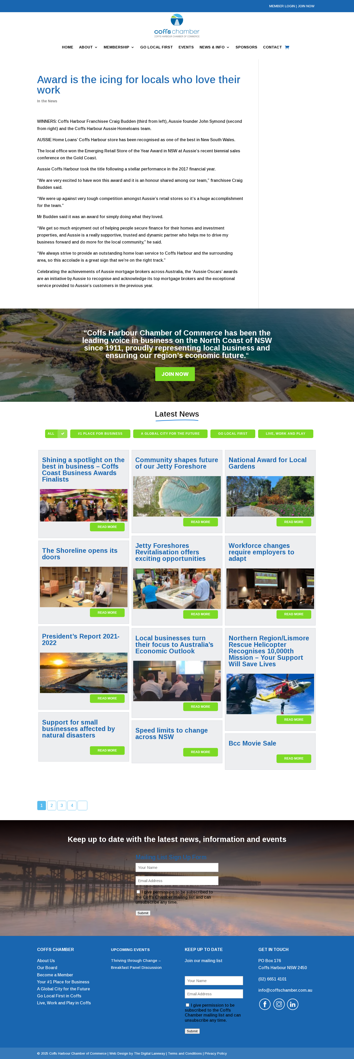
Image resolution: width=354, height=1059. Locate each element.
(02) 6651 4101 (272, 979)
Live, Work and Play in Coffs (64, 1003)
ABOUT (86, 47)
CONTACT (272, 47)
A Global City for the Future (63, 989)
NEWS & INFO (212, 47)
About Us (46, 960)
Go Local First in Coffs (59, 996)
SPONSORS (246, 47)
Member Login (282, 6)
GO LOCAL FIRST (156, 47)
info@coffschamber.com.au (285, 990)
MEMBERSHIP (116, 47)
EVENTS (186, 47)
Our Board (47, 967)
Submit (143, 913)
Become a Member (55, 975)
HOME (67, 47)
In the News (47, 101)
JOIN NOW (306, 6)
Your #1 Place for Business (63, 982)
